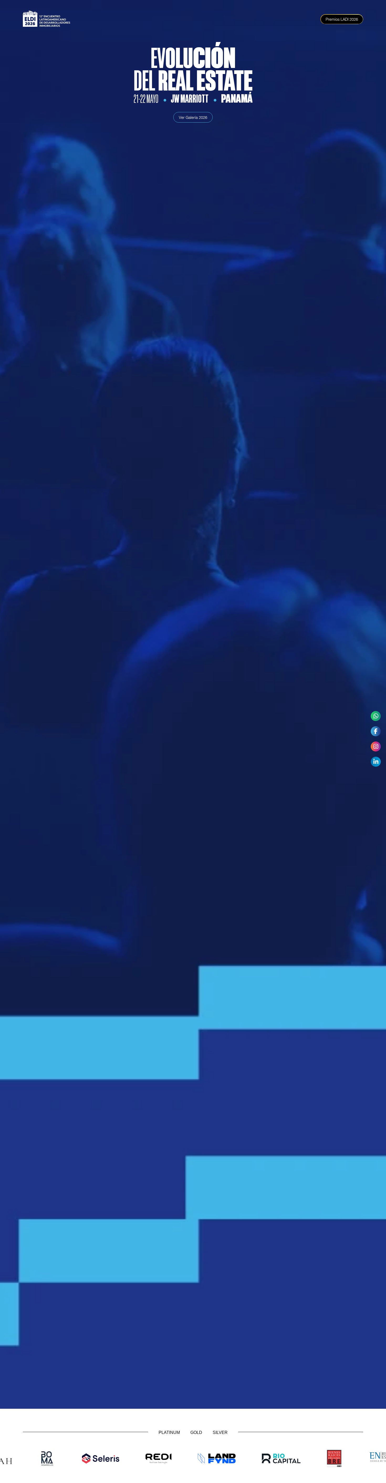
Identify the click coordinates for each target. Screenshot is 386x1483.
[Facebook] (376, 731)
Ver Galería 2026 (193, 117)
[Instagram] (376, 746)
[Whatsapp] (376, 716)
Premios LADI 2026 (342, 19)
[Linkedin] (376, 762)
